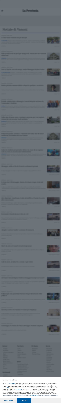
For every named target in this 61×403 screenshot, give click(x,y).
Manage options (8, 400)
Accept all (24, 400)
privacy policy (34, 395)
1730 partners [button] (11, 383)
